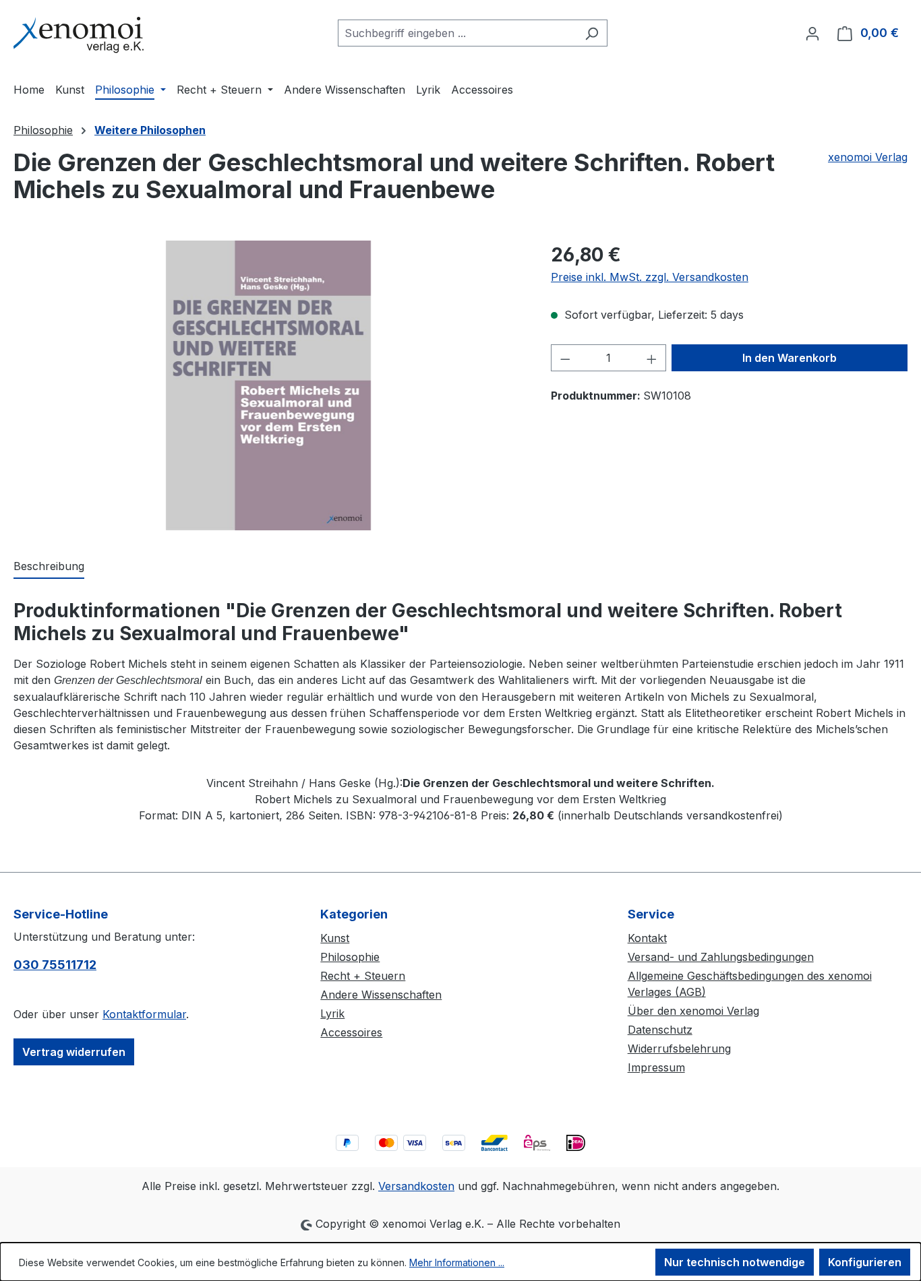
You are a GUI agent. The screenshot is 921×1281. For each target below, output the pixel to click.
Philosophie (350, 957)
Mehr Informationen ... (456, 1262)
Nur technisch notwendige (734, 1262)
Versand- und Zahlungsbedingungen (721, 957)
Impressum (656, 1067)
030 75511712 (54, 965)
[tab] (48, 567)
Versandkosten (416, 1186)
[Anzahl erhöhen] (652, 357)
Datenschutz (660, 1029)
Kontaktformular (144, 1014)
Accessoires (351, 1032)
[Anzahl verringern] (565, 357)
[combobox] (457, 33)
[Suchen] (591, 33)
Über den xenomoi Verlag (693, 1011)
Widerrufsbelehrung (679, 1048)
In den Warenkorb (789, 358)
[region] (268, 385)
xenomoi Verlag (868, 157)
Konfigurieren (864, 1262)
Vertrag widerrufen (73, 1052)
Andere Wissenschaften (381, 994)
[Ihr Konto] (812, 33)
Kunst (334, 938)
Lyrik (332, 1013)
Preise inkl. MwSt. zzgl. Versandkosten (649, 277)
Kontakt (647, 938)
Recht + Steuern (362, 975)
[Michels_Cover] (268, 385)
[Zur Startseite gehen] (80, 30)
